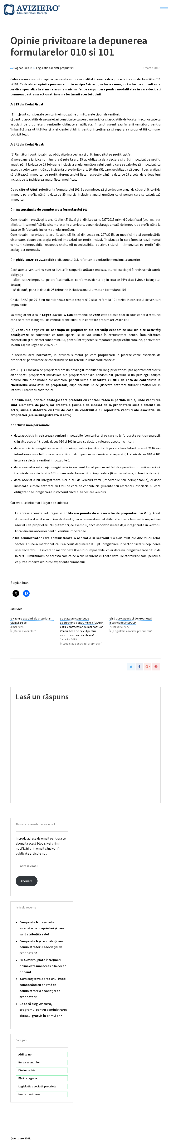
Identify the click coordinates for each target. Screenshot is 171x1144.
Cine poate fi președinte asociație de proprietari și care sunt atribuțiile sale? (41, 928)
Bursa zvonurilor (29, 1062)
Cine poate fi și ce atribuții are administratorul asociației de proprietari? (41, 947)
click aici (53, 259)
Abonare (26, 881)
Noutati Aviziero (29, 1094)
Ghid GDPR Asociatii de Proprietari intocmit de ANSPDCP (130, 621)
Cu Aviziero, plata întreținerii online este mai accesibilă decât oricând (42, 966)
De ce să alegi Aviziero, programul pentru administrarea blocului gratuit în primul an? (43, 1010)
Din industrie (26, 1070)
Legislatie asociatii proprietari (55, 68)
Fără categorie (27, 1078)
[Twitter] (131, 666)
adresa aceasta (31, 513)
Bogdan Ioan (21, 68)
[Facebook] (139, 666)
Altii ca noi (25, 1054)
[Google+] (147, 666)
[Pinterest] (156, 666)
